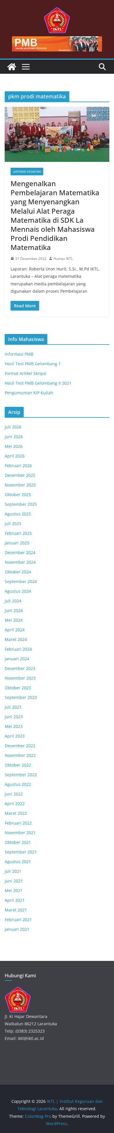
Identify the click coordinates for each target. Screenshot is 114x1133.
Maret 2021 (16, 910)
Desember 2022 (20, 745)
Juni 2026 (14, 436)
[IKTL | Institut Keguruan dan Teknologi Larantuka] (12, 67)
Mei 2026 (14, 446)
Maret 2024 (16, 639)
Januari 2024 (17, 658)
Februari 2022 (18, 823)
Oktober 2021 (18, 842)
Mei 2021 (14, 890)
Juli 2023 (13, 707)
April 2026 (15, 456)
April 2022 (15, 803)
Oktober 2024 (18, 572)
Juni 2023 (14, 716)
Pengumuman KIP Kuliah (29, 392)
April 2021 (15, 900)
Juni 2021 (14, 881)
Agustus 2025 (18, 514)
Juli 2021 (13, 871)
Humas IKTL (63, 258)
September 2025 (21, 504)
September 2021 (21, 852)
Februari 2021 (18, 919)
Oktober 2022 (18, 765)
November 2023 (20, 678)
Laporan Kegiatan (27, 171)
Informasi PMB (19, 354)
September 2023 (21, 697)
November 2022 (20, 755)
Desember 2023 (20, 668)
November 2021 (20, 832)
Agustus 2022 (18, 784)
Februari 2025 (18, 533)
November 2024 (20, 562)
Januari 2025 (17, 543)
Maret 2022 (16, 813)
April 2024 (15, 630)
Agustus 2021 (18, 861)
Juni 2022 (14, 794)
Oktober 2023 (18, 687)
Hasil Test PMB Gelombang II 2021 (38, 383)
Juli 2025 (13, 523)
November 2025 (20, 485)
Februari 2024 (18, 649)
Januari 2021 (17, 929)
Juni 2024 (14, 610)
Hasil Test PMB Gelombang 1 (33, 363)
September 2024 (21, 581)
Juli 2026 (13, 427)
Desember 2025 (20, 475)
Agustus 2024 (18, 591)
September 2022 (21, 774)
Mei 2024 (14, 620)
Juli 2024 (13, 601)
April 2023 (15, 736)
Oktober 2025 (18, 494)
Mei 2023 (14, 726)
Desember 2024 (20, 552)
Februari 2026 (18, 465)
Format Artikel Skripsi (25, 373)
